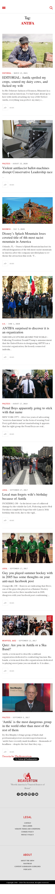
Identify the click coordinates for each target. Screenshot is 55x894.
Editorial (6, 73)
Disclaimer (27, 826)
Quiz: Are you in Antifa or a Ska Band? (24, 647)
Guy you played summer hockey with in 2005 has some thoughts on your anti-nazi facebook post (27, 577)
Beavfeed (6, 641)
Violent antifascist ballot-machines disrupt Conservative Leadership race (27, 170)
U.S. (4, 324)
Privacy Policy (27, 835)
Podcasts (27, 869)
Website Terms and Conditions (27, 829)
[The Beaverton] (27, 8)
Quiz (14, 641)
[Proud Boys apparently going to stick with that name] (27, 384)
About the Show (27, 860)
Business (6, 229)
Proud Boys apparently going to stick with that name (27, 410)
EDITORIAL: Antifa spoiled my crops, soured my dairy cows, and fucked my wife (25, 81)
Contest (27, 823)
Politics (6, 164)
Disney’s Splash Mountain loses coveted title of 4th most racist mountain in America (24, 237)
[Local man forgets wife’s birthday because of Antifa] (27, 466)
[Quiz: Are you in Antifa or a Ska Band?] (27, 625)
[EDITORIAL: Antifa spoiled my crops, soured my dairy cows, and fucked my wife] (27, 51)
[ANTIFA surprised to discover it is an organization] (27, 297)
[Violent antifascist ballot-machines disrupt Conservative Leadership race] (27, 139)
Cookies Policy (27, 832)
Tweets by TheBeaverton (16, 756)
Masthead (27, 863)
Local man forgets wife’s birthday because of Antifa (25, 496)
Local (4, 490)
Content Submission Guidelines (28, 866)
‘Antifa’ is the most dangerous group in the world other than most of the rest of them (26, 725)
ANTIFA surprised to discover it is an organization (25, 330)
